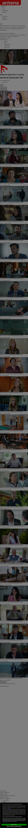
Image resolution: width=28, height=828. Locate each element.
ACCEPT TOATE (14, 824)
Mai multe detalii (8, 808)
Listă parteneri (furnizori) (5, 822)
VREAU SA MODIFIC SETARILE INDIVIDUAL (13, 826)
